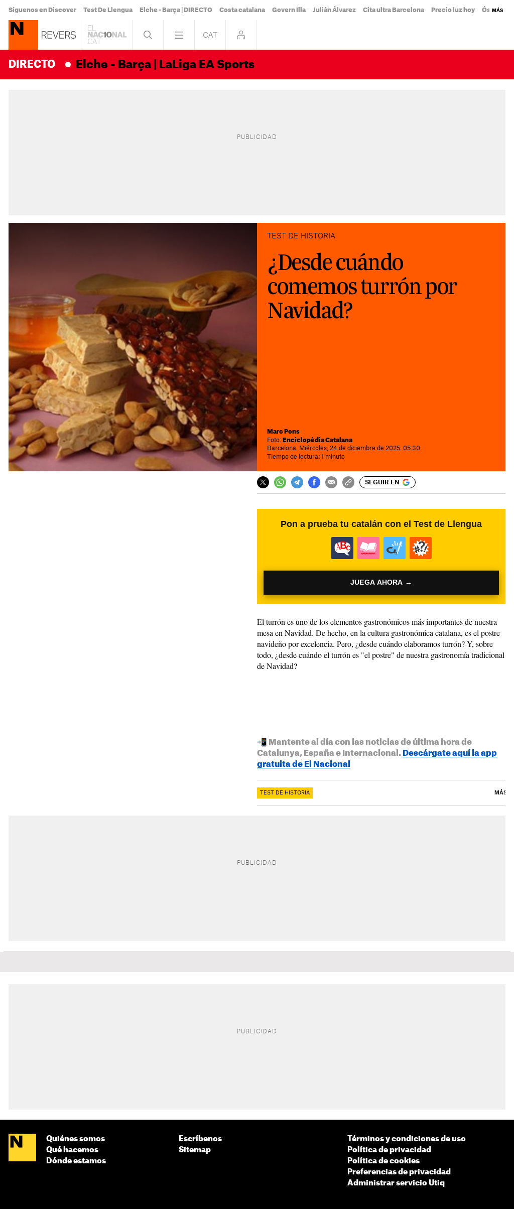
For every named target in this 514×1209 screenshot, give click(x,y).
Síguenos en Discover (42, 10)
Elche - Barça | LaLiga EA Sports (165, 64)
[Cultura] (23, 35)
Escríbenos (200, 1139)
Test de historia (285, 792)
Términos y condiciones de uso (406, 1139)
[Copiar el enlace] (348, 482)
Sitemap (195, 1150)
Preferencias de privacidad (399, 1172)
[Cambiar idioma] (210, 35)
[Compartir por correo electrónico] (331, 482)
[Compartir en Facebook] (314, 482)
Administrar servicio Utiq (396, 1183)
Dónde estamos (76, 1161)
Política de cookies (383, 1161)
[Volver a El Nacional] (106, 35)
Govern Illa (289, 10)
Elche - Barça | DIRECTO (176, 10)
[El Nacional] (22, 1148)
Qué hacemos (72, 1150)
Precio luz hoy (453, 10)
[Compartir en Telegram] (297, 482)
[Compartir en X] (263, 482)
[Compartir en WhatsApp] (280, 482)
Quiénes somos (75, 1139)
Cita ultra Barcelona (393, 10)
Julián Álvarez (334, 10)
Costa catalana (242, 10)
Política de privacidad (389, 1150)
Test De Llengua (108, 10)
